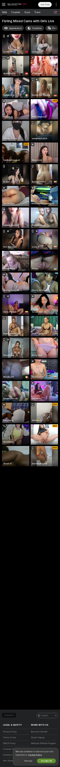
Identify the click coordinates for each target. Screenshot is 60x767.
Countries (37, 28)
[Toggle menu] (3, 4)
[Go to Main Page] (18, 4)
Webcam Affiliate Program (43, 743)
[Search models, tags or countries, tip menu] (55, 12)
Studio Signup (38, 737)
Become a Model (39, 732)
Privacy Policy (10, 732)
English (44, 715)
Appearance (15, 28)
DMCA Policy (9, 743)
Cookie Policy (35, 755)
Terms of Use (9, 737)
